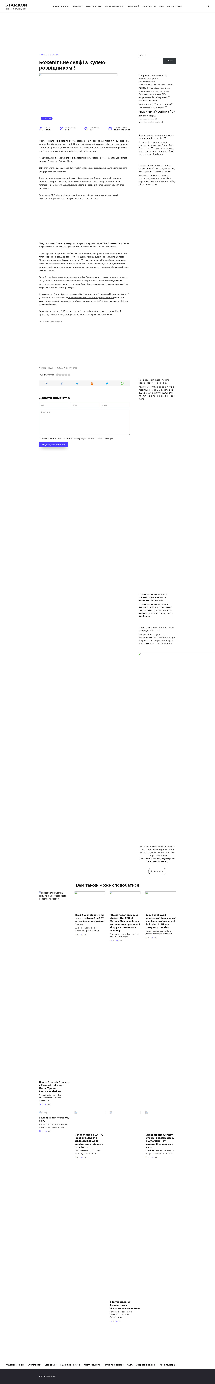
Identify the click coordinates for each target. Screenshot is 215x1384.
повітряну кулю (67, 195)
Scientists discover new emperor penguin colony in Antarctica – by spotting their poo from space (159, 1140)
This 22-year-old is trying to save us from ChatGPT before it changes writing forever (89, 919)
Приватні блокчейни (146, 91)
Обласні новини (60, 6)
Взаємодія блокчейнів (147, 82)
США (161, 6)
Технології (133, 6)
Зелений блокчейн (168, 85)
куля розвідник (47, 368)
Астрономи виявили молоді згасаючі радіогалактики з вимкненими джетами (153, 597)
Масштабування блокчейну (160, 88)
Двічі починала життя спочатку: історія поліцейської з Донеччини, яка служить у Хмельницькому (157, 168)
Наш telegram (174, 6)
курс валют (147, 103)
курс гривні (165, 103)
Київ (144, 87)
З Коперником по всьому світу (54, 1119)
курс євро (160, 107)
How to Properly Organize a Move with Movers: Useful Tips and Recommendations (54, 1087)
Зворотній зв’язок (146, 1365)
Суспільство (149, 6)
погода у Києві (147, 115)
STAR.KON (16, 5)
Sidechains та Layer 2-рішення (149, 79)
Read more (158, 154)
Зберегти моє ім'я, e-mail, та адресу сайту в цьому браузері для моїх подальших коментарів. (77, 438)
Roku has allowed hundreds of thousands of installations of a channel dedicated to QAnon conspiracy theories (160, 921)
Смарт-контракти (162, 91)
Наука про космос (114, 6)
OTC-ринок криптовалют (153, 75)
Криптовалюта (93, 6)
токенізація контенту (148, 119)
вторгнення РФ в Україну (154, 97)
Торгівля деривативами (152, 94)
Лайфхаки (77, 6)
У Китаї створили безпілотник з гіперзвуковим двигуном (125, 1305)
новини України (157, 111)
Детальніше (157, 871)
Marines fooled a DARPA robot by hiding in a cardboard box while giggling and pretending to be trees (89, 1140)
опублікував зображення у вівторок (97, 144)
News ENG (47, 118)
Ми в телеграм (168, 1365)
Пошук (142, 55)
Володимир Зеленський (149, 85)
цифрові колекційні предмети (152, 122)
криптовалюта (148, 100)
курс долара (145, 107)
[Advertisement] (84, 221)
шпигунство (71, 368)
